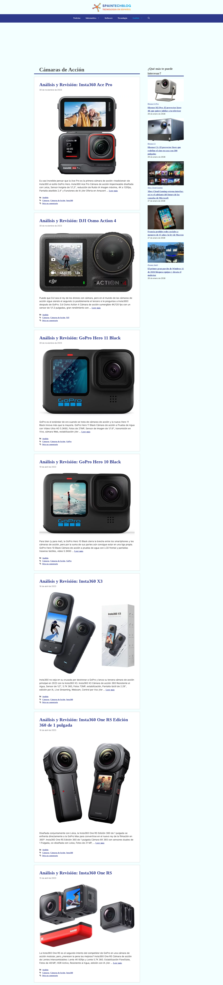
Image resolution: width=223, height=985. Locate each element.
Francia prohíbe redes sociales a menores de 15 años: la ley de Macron (166, 233)
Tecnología (122, 18)
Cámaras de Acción (57, 200)
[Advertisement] (111, 42)
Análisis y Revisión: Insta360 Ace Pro (75, 84)
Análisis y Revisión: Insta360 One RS (75, 872)
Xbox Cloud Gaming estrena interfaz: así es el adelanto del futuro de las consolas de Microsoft (166, 194)
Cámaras (45, 200)
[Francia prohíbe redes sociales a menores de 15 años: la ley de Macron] (166, 217)
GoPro (68, 441)
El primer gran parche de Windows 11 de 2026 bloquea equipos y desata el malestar (166, 271)
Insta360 (69, 200)
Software (109, 18)
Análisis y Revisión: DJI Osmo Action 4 (77, 220)
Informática (91, 18)
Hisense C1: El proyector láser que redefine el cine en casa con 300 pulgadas (164, 150)
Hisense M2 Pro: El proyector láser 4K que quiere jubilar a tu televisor (164, 109)
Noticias (76, 18)
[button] (148, 18)
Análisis (135, 18)
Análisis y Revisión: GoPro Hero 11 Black (80, 337)
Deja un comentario (50, 203)
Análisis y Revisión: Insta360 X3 (71, 581)
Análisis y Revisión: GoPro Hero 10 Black (80, 461)
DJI (67, 318)
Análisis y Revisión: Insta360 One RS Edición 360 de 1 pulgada (83, 722)
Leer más (113, 191)
